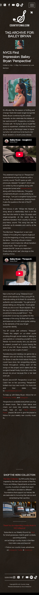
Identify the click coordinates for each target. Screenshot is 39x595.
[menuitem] (33, 5)
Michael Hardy (26, 188)
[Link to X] (4, 5)
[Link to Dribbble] (21, 5)
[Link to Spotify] (17, 5)
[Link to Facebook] (9, 5)
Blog (17, 65)
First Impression (23, 65)
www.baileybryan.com (13, 391)
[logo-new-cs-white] (19, 16)
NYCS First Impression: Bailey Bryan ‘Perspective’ (17, 57)
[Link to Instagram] (14, 577)
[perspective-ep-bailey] (19, 44)
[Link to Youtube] (13, 5)
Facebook (7, 397)
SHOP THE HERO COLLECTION (19, 475)
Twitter (13, 397)
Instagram (24, 397)
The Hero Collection (11, 479)
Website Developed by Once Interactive (19, 586)
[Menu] (32, 5)
